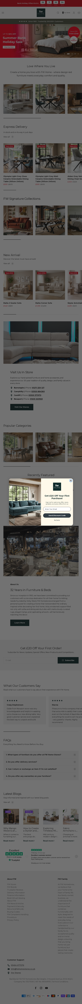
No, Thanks (57, 520)
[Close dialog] (71, 480)
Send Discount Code (57, 515)
